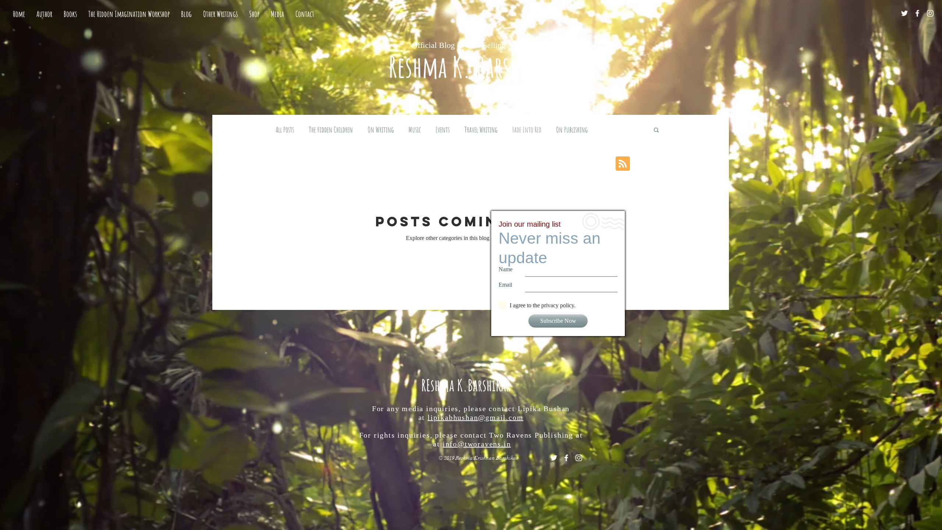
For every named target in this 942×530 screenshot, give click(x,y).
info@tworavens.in (477, 444)
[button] (656, 130)
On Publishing (572, 129)
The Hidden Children (331, 129)
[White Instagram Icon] (930, 13)
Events (443, 129)
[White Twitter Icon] (904, 13)
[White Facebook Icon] (917, 13)
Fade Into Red (526, 129)
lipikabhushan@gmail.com (475, 417)
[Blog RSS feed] (623, 164)
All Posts (285, 129)
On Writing (381, 129)
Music (414, 129)
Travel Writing (480, 129)
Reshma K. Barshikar (471, 66)
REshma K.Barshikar (466, 385)
